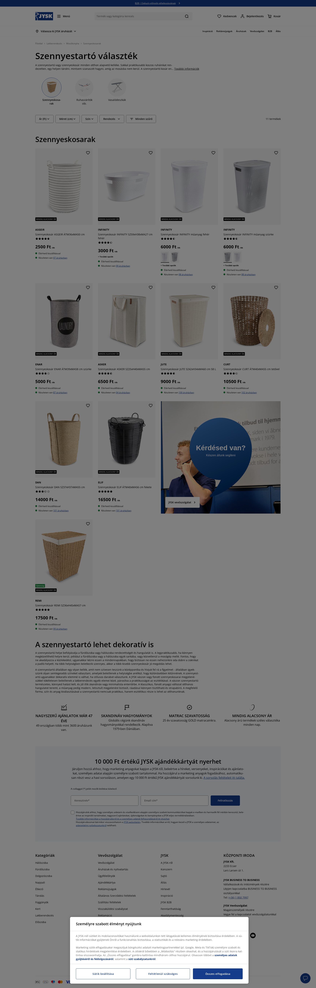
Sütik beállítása (103, 974)
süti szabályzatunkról (141, 959)
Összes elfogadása (217, 974)
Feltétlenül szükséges (163, 974)
